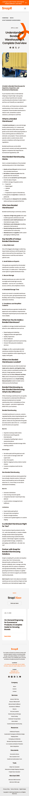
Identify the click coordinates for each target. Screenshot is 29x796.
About (14, 686)
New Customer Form (14, 756)
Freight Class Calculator (14, 771)
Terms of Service (14, 789)
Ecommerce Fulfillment (14, 706)
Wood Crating (14, 716)
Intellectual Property (14, 731)
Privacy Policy (6, 789)
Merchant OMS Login (14, 782)
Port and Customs (14, 711)
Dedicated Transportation (14, 718)
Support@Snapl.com (14, 672)
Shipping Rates (14, 736)
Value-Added (14, 721)
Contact (14, 691)
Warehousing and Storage (14, 714)
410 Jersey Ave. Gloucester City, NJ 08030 (14, 664)
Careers (14, 688)
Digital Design (22, 789)
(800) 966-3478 (14, 671)
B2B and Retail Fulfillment (14, 704)
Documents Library (14, 754)
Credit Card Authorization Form (14, 759)
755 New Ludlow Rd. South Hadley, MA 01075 (14, 666)
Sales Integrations (14, 746)
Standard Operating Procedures (14, 741)
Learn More (18, 3)
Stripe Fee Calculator (14, 767)
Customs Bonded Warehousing (14, 723)
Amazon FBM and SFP (14, 701)
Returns (14, 709)
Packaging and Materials (14, 739)
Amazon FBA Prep (14, 699)
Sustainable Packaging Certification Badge (14, 734)
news (11, 18)
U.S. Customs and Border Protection (14, 744)
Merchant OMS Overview (14, 779)
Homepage (5, 18)
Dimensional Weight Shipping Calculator (14, 769)
